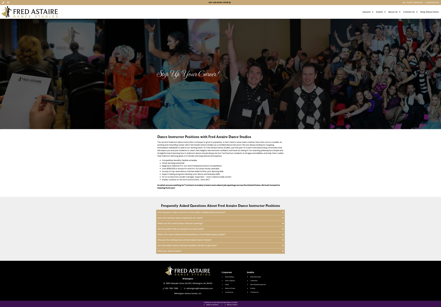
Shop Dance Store (429, 12)
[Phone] (3, 2)
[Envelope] (8, 2)
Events (379, 12)
